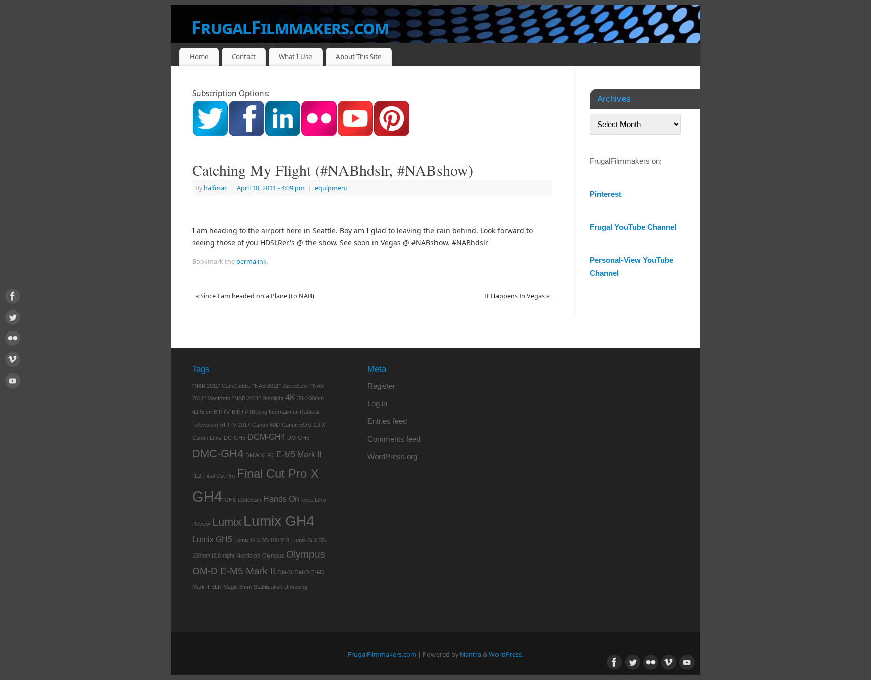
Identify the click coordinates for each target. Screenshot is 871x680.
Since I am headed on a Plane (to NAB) (255, 296)
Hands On (281, 498)
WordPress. (506, 654)
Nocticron (248, 555)
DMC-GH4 (217, 453)
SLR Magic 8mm (231, 587)
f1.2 (196, 476)
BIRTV (222, 412)
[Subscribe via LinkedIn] (283, 134)
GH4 (207, 496)
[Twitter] (12, 319)
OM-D (284, 572)
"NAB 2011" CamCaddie (221, 386)
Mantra (470, 654)
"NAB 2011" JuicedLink (280, 386)
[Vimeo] (12, 361)
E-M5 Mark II (298, 454)
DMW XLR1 (259, 455)
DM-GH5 (298, 438)
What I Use (296, 56)
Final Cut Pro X (278, 473)
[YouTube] (12, 382)
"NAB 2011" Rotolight (257, 398)
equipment (331, 187)
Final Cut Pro (219, 476)
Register (381, 386)
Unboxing (295, 587)
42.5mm (202, 412)
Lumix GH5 (212, 539)
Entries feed (387, 421)
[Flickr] (12, 340)
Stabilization (268, 587)
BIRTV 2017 (235, 425)
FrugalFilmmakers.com (290, 27)
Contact (244, 56)
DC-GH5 (234, 438)
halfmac (215, 187)
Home (199, 56)
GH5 (230, 500)
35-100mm (310, 398)
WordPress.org (392, 456)
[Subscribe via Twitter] (210, 134)
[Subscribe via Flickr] (319, 134)
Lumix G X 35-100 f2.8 (261, 540)
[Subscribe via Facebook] (246, 134)
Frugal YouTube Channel (633, 227)
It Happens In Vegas (517, 296)
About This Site (359, 56)
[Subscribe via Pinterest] (392, 134)
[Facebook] (12, 298)
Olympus (273, 555)
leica (307, 500)
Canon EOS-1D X (303, 425)
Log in (377, 403)
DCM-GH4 (266, 436)
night (228, 555)
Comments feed (393, 439)
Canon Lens (207, 438)
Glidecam (249, 500)
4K (290, 397)
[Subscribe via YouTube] (355, 134)
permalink (251, 261)
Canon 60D (266, 425)
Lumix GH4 (279, 521)
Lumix (226, 522)
